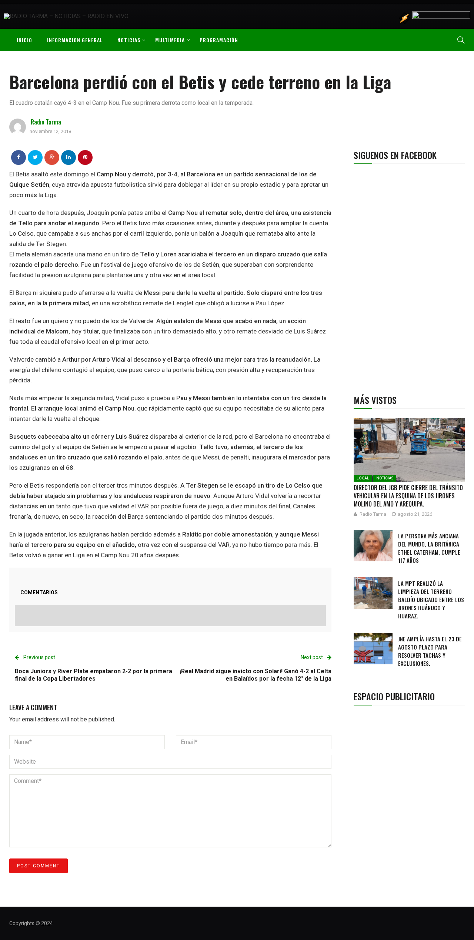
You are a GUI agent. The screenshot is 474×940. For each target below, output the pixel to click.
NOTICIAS (128, 40)
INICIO (24, 40)
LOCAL (363, 478)
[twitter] (35, 157)
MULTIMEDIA (170, 40)
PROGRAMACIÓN (219, 40)
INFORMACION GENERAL (75, 40)
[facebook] (18, 157)
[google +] (52, 157)
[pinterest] (85, 157)
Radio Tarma (46, 121)
